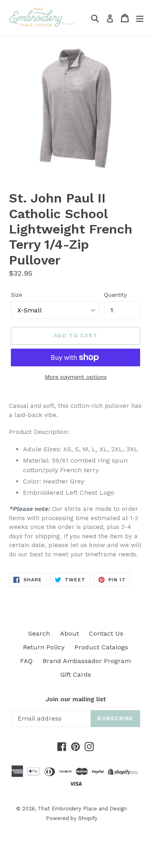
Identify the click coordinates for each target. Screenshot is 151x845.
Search (39, 633)
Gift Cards (75, 674)
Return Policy (43, 647)
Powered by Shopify (71, 818)
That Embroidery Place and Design (82, 809)
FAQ (26, 661)
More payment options (76, 377)
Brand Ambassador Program (87, 661)
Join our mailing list (76, 699)
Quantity (115, 294)
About (69, 633)
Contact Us (106, 633)
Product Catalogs (101, 647)
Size (16, 294)
